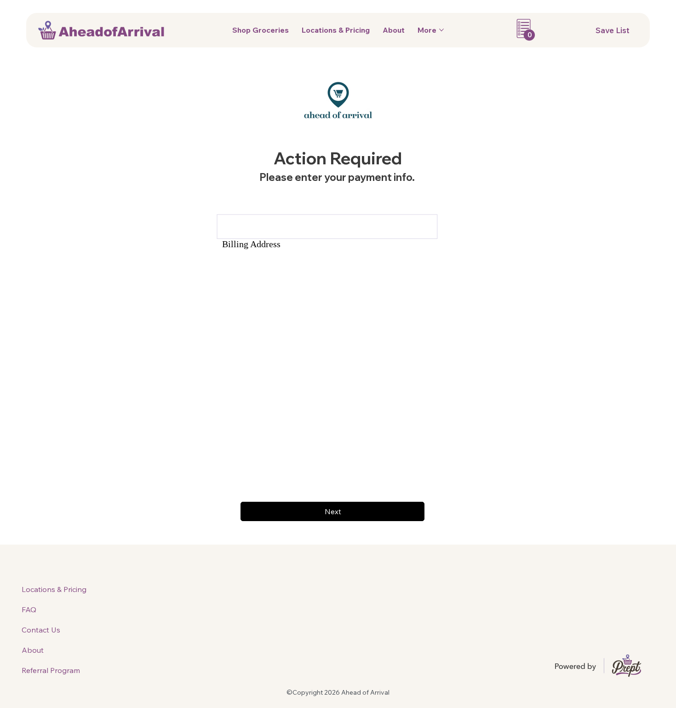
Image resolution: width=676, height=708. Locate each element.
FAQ (29, 609)
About (33, 650)
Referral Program (51, 670)
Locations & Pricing (54, 589)
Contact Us (41, 629)
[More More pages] (441, 30)
